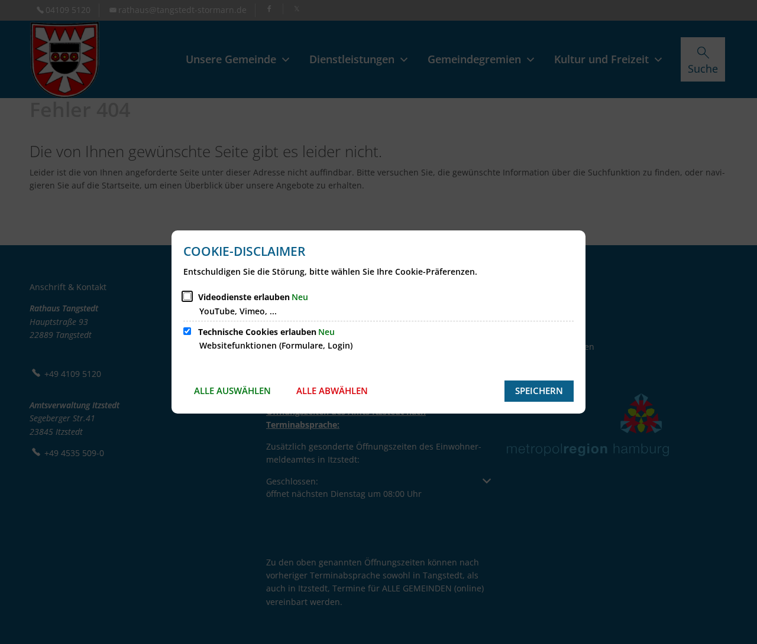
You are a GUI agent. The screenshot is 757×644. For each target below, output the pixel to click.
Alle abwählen (332, 390)
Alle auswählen (232, 390)
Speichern (539, 390)
